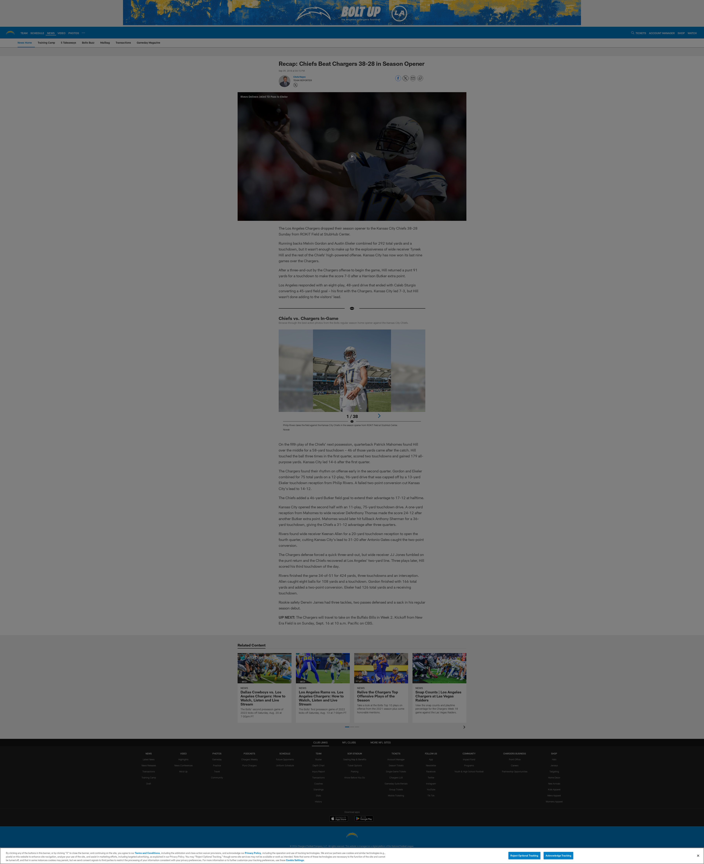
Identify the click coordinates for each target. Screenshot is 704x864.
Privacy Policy (253, 853)
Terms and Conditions (147, 853)
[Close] (698, 856)
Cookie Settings (295, 860)
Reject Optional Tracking (524, 855)
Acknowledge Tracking (558, 855)
